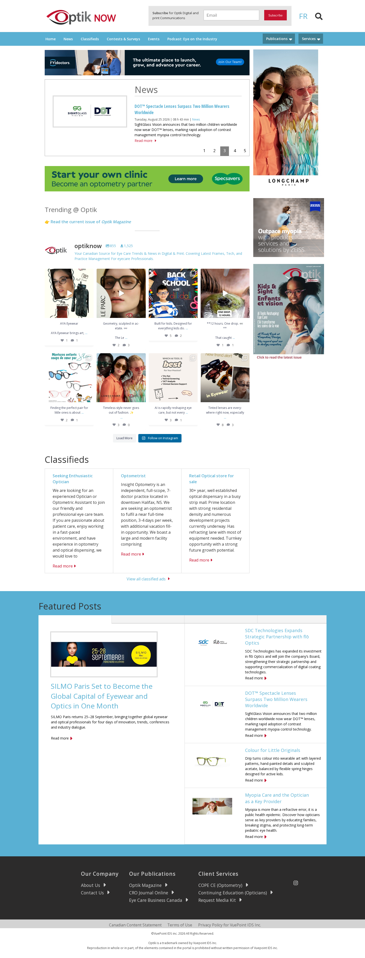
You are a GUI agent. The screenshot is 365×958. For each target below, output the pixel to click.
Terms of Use (179, 925)
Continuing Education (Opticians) (232, 893)
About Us (90, 885)
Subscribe (275, 15)
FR (303, 16)
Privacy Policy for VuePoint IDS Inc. (229, 925)
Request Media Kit (217, 900)
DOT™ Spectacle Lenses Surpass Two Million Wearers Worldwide (276, 699)
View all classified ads (146, 578)
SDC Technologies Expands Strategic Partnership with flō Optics (277, 636)
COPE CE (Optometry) (220, 885)
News (68, 39)
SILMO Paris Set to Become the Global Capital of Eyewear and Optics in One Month (101, 695)
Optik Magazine (145, 885)
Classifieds (90, 39)
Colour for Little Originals (272, 750)
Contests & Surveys (123, 39)
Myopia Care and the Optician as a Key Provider (277, 798)
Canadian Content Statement (135, 925)
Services (309, 38)
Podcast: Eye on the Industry (192, 39)
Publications (277, 38)
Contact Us (92, 893)
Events (153, 39)
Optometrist (133, 476)
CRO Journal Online (148, 893)
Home (50, 39)
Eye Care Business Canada (155, 900)
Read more (143, 140)
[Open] (69, 293)
